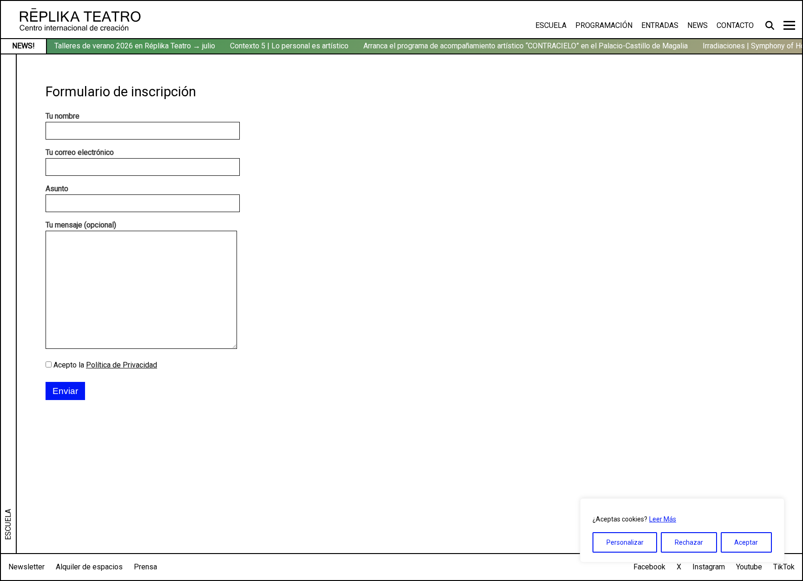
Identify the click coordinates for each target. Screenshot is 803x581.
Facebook (649, 566)
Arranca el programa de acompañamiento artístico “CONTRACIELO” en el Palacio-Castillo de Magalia (525, 45)
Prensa (145, 566)
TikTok (784, 566)
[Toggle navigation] (789, 25)
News (697, 25)
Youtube (749, 566)
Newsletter (26, 566)
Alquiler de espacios (89, 566)
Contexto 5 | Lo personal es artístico (289, 45)
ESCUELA (8, 524)
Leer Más (662, 519)
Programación (603, 25)
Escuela (550, 25)
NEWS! (23, 45)
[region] (682, 530)
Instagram (708, 566)
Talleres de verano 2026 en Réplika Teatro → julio (134, 45)
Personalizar (625, 542)
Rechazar (689, 542)
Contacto (735, 25)
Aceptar (746, 542)
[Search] (771, 25)
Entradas (659, 25)
